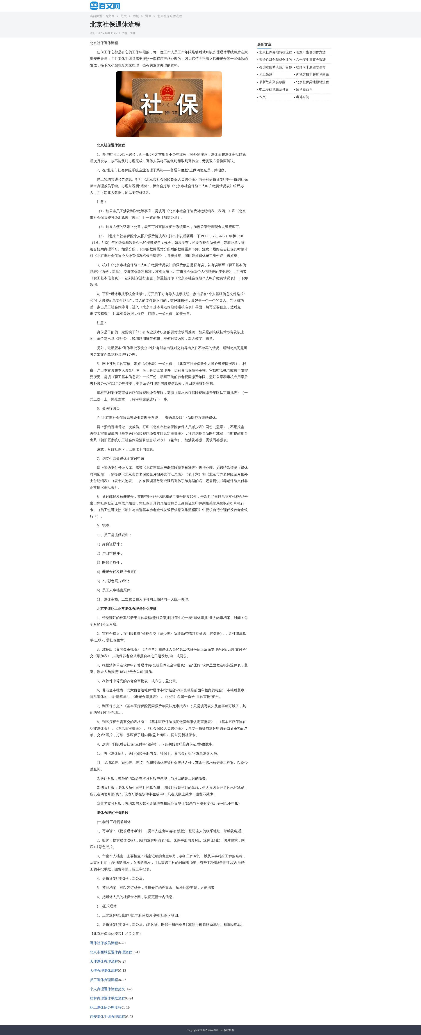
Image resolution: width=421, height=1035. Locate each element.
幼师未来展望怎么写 (311, 67)
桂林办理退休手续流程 (107, 998)
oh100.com (217, 1030)
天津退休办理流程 (104, 961)
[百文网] (106, 5)
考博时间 (302, 97)
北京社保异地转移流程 (275, 52)
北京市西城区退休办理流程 (111, 952)
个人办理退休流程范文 (107, 989)
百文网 (109, 16)
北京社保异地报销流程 (312, 82)
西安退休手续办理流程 (107, 1017)
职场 (136, 16)
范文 (124, 16)
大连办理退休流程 (104, 970)
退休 (148, 16)
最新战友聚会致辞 (272, 82)
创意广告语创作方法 (311, 52)
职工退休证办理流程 (105, 1007)
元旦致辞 (265, 74)
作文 (262, 97)
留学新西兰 (304, 89)
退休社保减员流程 (104, 943)
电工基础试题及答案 (274, 89)
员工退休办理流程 (104, 980)
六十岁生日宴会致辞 (311, 59)
